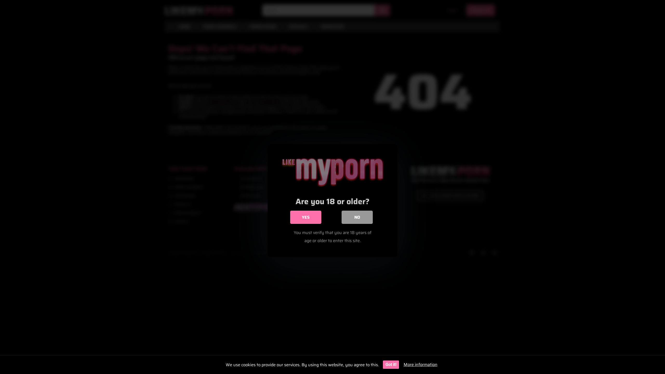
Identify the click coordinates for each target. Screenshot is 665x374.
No (357, 217)
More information (420, 364)
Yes (306, 217)
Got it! (390, 364)
